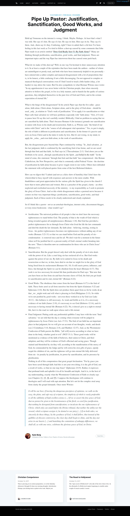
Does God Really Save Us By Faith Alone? (71, 51)
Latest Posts (91, 509)
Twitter (107, 509)
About (28, 3)
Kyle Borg (76, 15)
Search (42, 3)
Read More (100, 436)
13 (45, 377)
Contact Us (62, 3)
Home (22, 3)
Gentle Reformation (21, 509)
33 (55, 377)
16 (48, 377)
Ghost (112, 509)
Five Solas (67, 15)
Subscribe (110, 3)
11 (41, 377)
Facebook (100, 509)
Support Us (51, 3)
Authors (35, 3)
